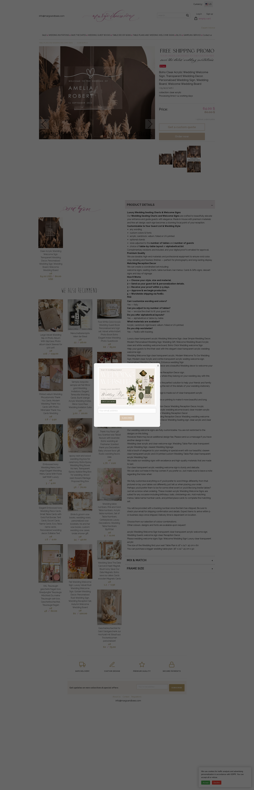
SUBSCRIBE (127, 418)
